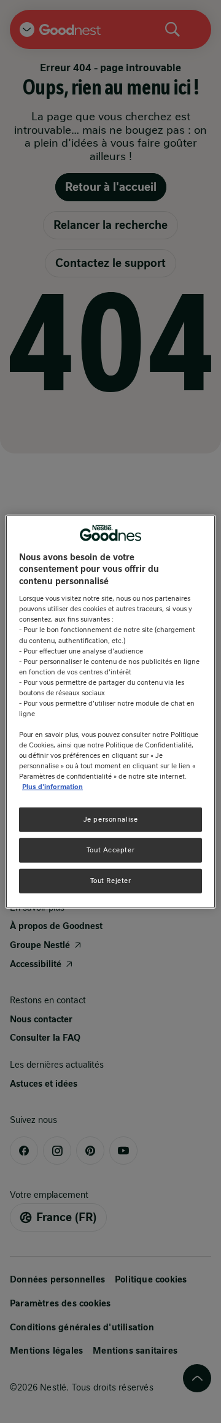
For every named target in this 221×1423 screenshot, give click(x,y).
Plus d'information (52, 786)
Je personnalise (110, 819)
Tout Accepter (110, 850)
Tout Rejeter (110, 880)
